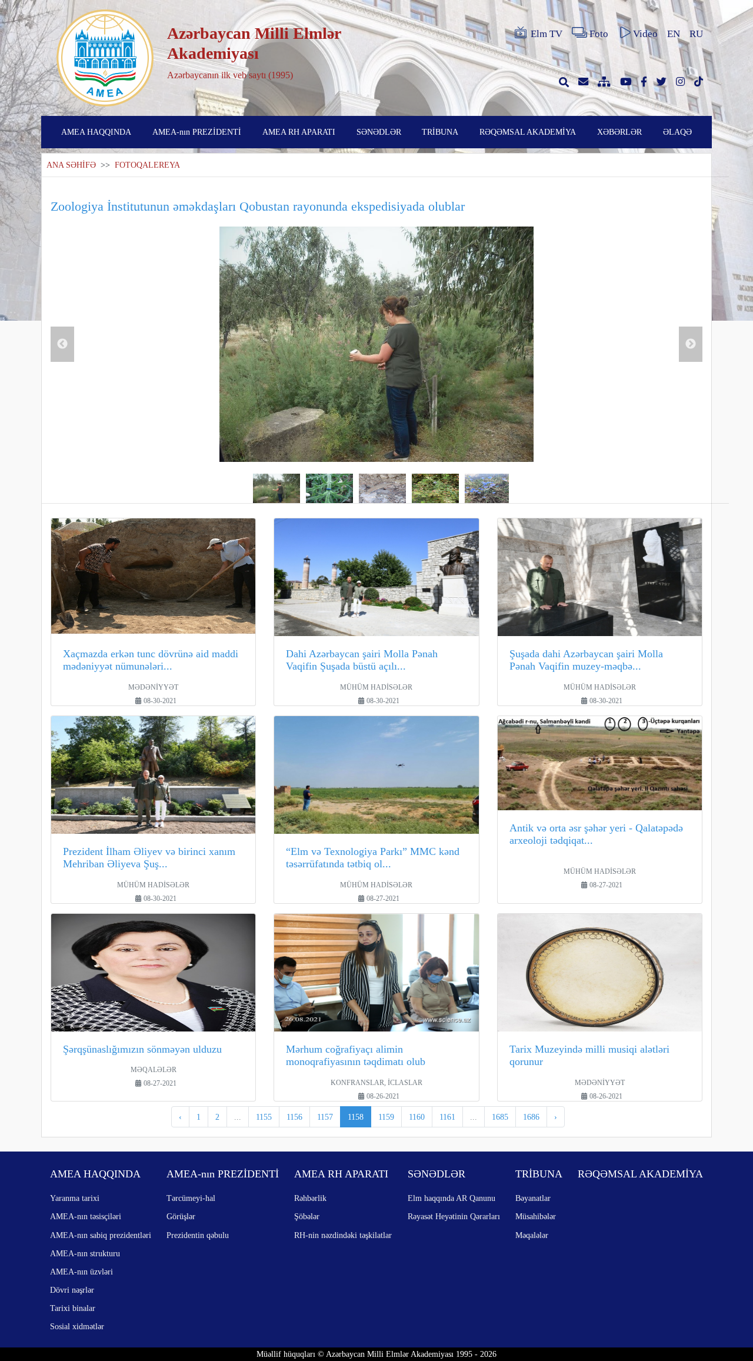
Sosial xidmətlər (77, 1326)
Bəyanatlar (533, 1198)
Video (645, 33)
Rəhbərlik (310, 1198)
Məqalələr (531, 1235)
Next (690, 344)
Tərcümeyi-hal (190, 1198)
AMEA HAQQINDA (96, 132)
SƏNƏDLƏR (378, 132)
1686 (531, 1117)
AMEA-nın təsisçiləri (85, 1216)
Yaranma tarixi (74, 1198)
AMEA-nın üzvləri (81, 1271)
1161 (447, 1117)
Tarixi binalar (72, 1308)
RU (696, 33)
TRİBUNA (440, 132)
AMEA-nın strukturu (85, 1253)
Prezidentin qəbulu (197, 1235)
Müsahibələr (535, 1216)
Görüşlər (180, 1216)
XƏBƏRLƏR (619, 132)
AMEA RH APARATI (298, 132)
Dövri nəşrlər (72, 1290)
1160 (417, 1117)
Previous (62, 344)
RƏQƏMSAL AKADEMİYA (527, 132)
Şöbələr (306, 1216)
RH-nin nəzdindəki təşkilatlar (343, 1235)
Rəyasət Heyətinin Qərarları (454, 1216)
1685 (500, 1117)
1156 (294, 1117)
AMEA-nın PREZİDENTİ (196, 132)
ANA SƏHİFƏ (71, 165)
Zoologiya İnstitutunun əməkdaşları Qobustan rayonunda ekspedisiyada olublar (258, 206)
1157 (325, 1117)
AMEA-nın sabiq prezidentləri (100, 1235)
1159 (386, 1117)
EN (673, 33)
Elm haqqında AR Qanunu (451, 1198)
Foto (598, 33)
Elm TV (546, 33)
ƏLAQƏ (677, 132)
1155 (264, 1117)
